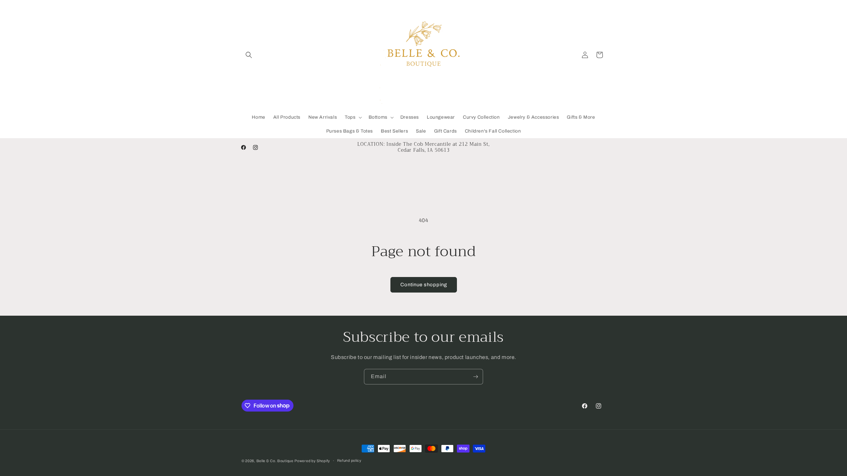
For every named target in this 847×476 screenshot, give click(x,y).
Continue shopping (423, 284)
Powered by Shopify (312, 461)
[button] (249, 55)
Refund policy (349, 460)
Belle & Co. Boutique (274, 461)
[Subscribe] (475, 376)
